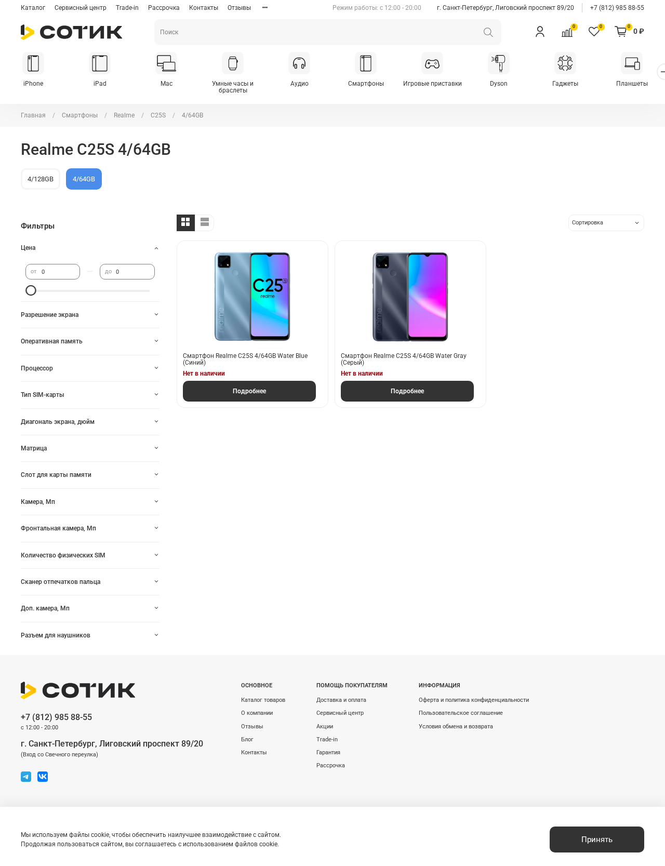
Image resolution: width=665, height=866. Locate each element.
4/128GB (41, 179)
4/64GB (84, 179)
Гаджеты (565, 83)
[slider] (30, 290)
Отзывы (239, 7)
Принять (597, 839)
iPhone (33, 83)
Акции (324, 726)
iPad (100, 83)
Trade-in (127, 7)
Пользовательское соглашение (461, 713)
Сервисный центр (81, 7)
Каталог (33, 7)
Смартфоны (366, 83)
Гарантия (328, 752)
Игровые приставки (432, 83)
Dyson (499, 83)
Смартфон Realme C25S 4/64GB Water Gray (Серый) (404, 359)
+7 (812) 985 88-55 (617, 7)
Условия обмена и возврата (456, 726)
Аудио (299, 83)
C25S (158, 115)
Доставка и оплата (341, 700)
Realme (124, 115)
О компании (257, 713)
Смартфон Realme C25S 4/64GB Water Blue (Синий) (245, 359)
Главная (33, 115)
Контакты (203, 7)
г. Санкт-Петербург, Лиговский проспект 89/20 (505, 7)
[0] (567, 31)
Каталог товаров (263, 700)
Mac (166, 83)
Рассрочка (164, 7)
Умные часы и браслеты (233, 87)
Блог (247, 739)
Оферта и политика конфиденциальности (474, 700)
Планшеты (632, 83)
